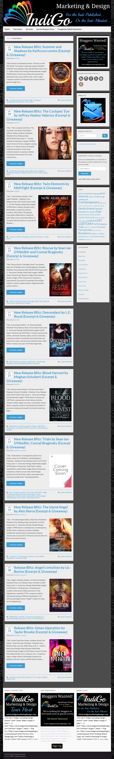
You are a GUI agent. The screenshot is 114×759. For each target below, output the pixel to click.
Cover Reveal (83, 265)
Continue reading (15, 88)
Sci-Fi (36, 173)
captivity (21, 617)
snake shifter (31, 496)
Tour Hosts (17, 29)
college (90, 197)
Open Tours (82, 281)
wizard (37, 498)
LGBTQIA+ (32, 362)
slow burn (82, 236)
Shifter (21, 102)
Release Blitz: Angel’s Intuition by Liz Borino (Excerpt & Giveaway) (41, 569)
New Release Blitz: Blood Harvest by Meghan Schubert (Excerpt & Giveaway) (37, 377)
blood (15, 426)
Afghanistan (13, 617)
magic (31, 100)
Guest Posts (82, 273)
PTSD (34, 619)
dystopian (20, 171)
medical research (27, 173)
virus (13, 679)
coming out (83, 199)
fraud (36, 556)
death (28, 426)
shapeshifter (10, 496)
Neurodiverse (44, 301)
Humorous (93, 215)
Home (7, 29)
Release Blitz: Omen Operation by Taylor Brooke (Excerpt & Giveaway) (40, 630)
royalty (46, 237)
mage (32, 301)
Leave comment (66, 100)
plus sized (31, 494)
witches (88, 239)
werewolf (36, 363)
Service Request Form (45, 29)
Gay (24, 301)
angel (11, 426)
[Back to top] (109, 754)
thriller (24, 558)
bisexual (16, 362)
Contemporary (22, 556)
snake (24, 496)
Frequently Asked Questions (69, 29)
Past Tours (82, 286)
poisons (33, 237)
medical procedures (13, 173)
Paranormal (10, 102)
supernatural (19, 303)
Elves (19, 100)
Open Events (83, 277)
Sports (88, 236)
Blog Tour (81, 256)
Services (29, 29)
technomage (40, 496)
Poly (16, 102)
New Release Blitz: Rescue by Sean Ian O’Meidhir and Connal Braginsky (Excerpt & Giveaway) (38, 252)
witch (31, 102)
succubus (33, 428)
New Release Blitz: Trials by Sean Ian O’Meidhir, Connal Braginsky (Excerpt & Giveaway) (38, 443)
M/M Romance (100, 224)
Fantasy (98, 208)
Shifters (102, 234)
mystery (94, 227)
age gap (97, 193)
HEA (18, 237)
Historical (81, 215)
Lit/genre (41, 171)
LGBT (98, 220)
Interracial (30, 492)
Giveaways (23, 450)
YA (91, 239)
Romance (39, 237)
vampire (28, 303)
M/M (28, 301)
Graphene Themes (20, 756)
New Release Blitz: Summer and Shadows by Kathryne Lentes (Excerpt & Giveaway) (38, 51)
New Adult (21, 677)
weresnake (30, 498)
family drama (33, 171)
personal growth (21, 494)
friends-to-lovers (87, 211)
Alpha (11, 362)
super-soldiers (42, 677)
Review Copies (83, 290)
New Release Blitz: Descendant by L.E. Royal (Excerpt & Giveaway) (42, 314)
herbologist (25, 237)
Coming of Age (99, 196)
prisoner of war (25, 619)
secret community (20, 363)
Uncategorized (83, 298)
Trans (27, 102)
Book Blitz (17, 58)
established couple (98, 206)
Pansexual (37, 100)
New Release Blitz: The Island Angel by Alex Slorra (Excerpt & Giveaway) (41, 509)
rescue (38, 494)
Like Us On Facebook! (87, 144)
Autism (11, 301)
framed (31, 556)
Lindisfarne (10, 558)
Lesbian (34, 426)
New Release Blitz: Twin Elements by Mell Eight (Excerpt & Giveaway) (41, 186)
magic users (87, 227)
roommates (19, 428)
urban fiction (20, 498)
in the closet (98, 217)
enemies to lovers (88, 205)
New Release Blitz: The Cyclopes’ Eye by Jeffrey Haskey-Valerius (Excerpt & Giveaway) (38, 115)
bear (10, 492)
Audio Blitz (82, 252)
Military (17, 619)
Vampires (81, 239)
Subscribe (84, 173)
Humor (87, 215)
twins (40, 173)
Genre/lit (25, 100)
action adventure (85, 193)
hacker (23, 492)
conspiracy (13, 100)
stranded (18, 558)
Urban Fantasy (42, 428)
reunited (98, 230)
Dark (101, 203)
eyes (26, 171)
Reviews (81, 294)
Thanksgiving (11, 498)
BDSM (102, 193)
